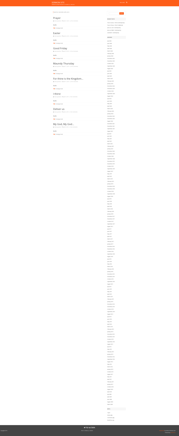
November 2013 (111, 336)
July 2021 (109, 133)
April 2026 (109, 48)
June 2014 (109, 319)
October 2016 (110, 251)
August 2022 (110, 121)
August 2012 (110, 361)
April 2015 (109, 294)
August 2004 (110, 402)
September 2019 (111, 168)
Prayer (57, 18)
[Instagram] (91, 428)
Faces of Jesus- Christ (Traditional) (115, 25)
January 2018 (110, 214)
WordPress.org (110, 420)
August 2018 (110, 196)
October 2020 (110, 156)
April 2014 (109, 324)
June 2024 (109, 101)
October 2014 (110, 309)
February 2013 (110, 351)
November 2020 (111, 153)
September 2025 (111, 66)
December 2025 (111, 58)
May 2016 (109, 264)
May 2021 (109, 138)
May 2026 (109, 46)
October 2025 (110, 63)
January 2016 (110, 271)
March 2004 (110, 404)
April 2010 (109, 391)
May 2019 (109, 173)
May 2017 (109, 234)
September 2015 (111, 281)
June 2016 (109, 261)
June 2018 (109, 201)
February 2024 (110, 111)
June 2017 (109, 231)
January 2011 (110, 384)
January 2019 (110, 183)
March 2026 (110, 51)
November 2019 (111, 163)
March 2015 (110, 296)
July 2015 (109, 286)
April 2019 (109, 176)
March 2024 (110, 108)
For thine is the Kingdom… (68, 78)
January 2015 (110, 301)
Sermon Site (58, 2)
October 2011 (110, 371)
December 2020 (111, 151)
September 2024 (111, 93)
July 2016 (109, 259)
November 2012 (111, 356)
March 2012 (110, 366)
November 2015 (111, 276)
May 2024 (109, 103)
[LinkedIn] (89, 428)
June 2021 (109, 136)
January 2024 (110, 113)
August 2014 (110, 314)
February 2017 (110, 241)
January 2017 (110, 244)
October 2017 (110, 221)
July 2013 (109, 346)
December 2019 (111, 161)
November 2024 (111, 88)
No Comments (74, 21)
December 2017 (111, 216)
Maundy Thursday (63, 63)
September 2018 (111, 194)
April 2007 (109, 396)
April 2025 (109, 76)
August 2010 (110, 389)
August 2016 (110, 256)
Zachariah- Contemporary (113, 32)
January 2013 (110, 354)
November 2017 (111, 219)
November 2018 (111, 188)
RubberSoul (161, 430)
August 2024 (110, 96)
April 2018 (109, 206)
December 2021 (111, 123)
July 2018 (109, 198)
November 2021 (111, 126)
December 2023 (111, 116)
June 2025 (109, 73)
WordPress (173, 432)
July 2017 (109, 229)
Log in (108, 412)
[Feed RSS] (94, 428)
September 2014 (111, 311)
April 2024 (109, 106)
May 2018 (109, 204)
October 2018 (110, 191)
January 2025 (110, 83)
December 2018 (111, 186)
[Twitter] (84, 428)
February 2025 (110, 81)
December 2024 (111, 86)
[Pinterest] (93, 428)
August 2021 (110, 131)
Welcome (122, 2)
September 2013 (111, 341)
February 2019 (110, 181)
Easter (56, 33)
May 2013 (109, 349)
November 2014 (111, 306)
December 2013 (111, 334)
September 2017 (111, 224)
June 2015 (109, 289)
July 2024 (109, 98)
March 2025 (110, 78)
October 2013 (110, 339)
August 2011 (110, 374)
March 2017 (110, 239)
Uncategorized (59, 28)
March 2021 (110, 143)
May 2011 (109, 376)
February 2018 (110, 211)
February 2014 (110, 329)
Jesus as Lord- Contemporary (114, 27)
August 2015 (110, 284)
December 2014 (111, 304)
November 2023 (111, 118)
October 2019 (110, 166)
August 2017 (110, 226)
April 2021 (109, 141)
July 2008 (109, 394)
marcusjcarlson (57, 21)
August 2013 (110, 344)
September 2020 (111, 158)
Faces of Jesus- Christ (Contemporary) (116, 22)
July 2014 (109, 316)
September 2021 (111, 128)
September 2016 (111, 254)
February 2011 (110, 381)
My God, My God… (63, 124)
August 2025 (110, 68)
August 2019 (110, 171)
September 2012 (111, 359)
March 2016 (110, 266)
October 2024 (110, 91)
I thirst (57, 93)
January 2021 (110, 148)
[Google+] (88, 428)
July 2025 (109, 71)
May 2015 (109, 291)
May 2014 (109, 321)
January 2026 (110, 56)
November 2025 (111, 61)
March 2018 (110, 209)
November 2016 (111, 249)
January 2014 (110, 331)
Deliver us (58, 109)
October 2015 (110, 279)
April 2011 (109, 379)
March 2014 (110, 326)
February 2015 (110, 299)
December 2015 (111, 274)
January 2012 (110, 369)
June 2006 (109, 399)
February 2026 (110, 53)
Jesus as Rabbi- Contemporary (114, 30)
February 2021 (110, 146)
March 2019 (110, 178)
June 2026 (109, 43)
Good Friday (60, 48)
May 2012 (109, 364)
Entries (109, 415)
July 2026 (109, 41)
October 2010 (110, 386)
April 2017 (109, 236)
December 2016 (111, 246)
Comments (110, 417)
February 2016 (110, 269)
